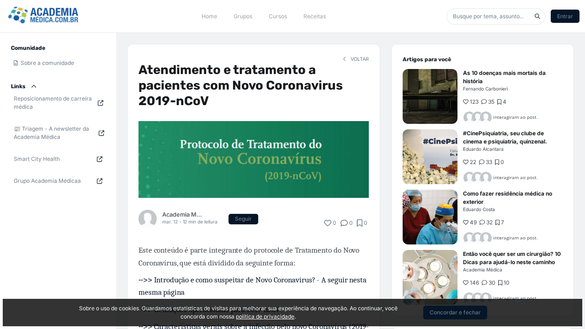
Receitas (314, 16)
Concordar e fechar (455, 312)
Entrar (565, 16)
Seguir (243, 218)
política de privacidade (265, 316)
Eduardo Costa (479, 209)
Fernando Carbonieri (485, 88)
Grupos (243, 16)
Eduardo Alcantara (483, 149)
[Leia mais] (430, 96)
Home (209, 16)
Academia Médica (182, 214)
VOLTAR (359, 59)
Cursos (278, 16)
